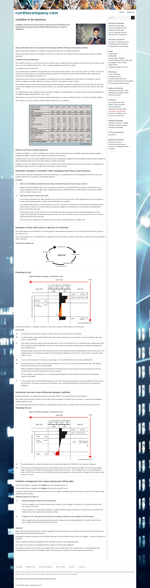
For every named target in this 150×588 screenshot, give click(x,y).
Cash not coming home (116, 115)
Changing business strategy (117, 125)
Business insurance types (117, 144)
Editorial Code (30, 567)
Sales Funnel (112, 65)
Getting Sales (112, 53)
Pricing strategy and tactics (117, 79)
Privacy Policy (60, 567)
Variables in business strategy (118, 123)
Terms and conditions (45, 567)
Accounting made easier (116, 102)
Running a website (114, 95)
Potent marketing (114, 74)
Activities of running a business (118, 42)
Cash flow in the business (117, 111)
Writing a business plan (116, 30)
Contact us (81, 567)
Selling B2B (112, 56)
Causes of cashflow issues (117, 113)
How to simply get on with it (117, 32)
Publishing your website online (118, 93)
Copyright (19, 567)
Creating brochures (114, 76)
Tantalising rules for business (118, 44)
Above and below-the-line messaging (120, 81)
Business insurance (115, 142)
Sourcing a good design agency (118, 83)
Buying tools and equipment (117, 34)
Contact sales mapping (116, 58)
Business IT (112, 135)
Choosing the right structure (117, 28)
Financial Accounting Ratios (117, 109)
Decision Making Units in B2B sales (120, 60)
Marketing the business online (118, 90)
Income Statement (114, 107)
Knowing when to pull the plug (118, 46)
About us (130, 12)
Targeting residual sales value (118, 67)
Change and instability (115, 127)
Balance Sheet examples (116, 104)
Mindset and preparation (116, 25)
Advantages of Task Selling (117, 62)
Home (121, 12)
